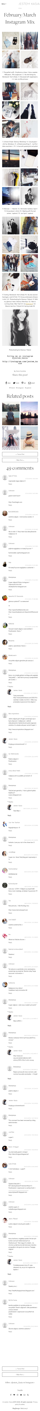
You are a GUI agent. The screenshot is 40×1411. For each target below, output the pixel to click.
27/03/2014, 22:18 (30, 742)
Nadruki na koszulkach (16, 949)
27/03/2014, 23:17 (30, 773)
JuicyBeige (12, 852)
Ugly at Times (13, 476)
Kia (9, 934)
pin (25, 383)
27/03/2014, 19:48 (30, 599)
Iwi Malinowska (14, 754)
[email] (24, 1395)
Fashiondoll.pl (13, 869)
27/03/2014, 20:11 (30, 643)
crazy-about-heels (14, 771)
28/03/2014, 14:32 (29, 952)
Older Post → (20, 460)
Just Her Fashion (14, 822)
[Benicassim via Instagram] (10, 449)
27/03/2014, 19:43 (30, 580)
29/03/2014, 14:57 (29, 1118)
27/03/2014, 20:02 (30, 626)
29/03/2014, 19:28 (29, 1150)
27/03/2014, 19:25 (30, 493)
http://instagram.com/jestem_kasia (20, 363)
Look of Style (12, 1164)
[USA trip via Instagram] (29, 425)
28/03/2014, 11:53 (29, 922)
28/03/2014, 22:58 (29, 1035)
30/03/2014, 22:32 (29, 1284)
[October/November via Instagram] (10, 425)
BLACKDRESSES (13, 512)
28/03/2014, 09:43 (29, 855)
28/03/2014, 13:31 (30, 937)
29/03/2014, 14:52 (28, 1053)
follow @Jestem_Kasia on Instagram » (20, 1382)
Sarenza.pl (29, 304)
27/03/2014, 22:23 (30, 756)
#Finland (12, 388)
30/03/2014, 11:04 (29, 1221)
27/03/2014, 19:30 (30, 529)
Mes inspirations (14, 714)
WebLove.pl (24, 1408)
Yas (10, 901)
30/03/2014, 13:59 (29, 1236)
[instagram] (17, 1395)
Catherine (12, 983)
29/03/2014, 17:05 (29, 1135)
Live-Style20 (12, 920)
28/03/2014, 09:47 (29, 872)
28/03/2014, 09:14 (29, 840)
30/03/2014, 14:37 (28, 1263)
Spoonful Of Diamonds (16, 596)
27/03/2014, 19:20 (30, 478)
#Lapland (28, 388)
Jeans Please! (13, 1219)
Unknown (12, 491)
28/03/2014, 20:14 (29, 967)
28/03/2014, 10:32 (30, 886)
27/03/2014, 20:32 (30, 658)
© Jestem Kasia (8, 1402)
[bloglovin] (14, 1395)
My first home (13, 1300)
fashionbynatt (13, 884)
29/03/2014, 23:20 (29, 1204)
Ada (10, 562)
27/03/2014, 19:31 (30, 546)
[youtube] (21, 1395)
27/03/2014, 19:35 (30, 565)
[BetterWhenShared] (29, 449)
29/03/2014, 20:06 (29, 1166)
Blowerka (11, 641)
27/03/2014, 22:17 (29, 693)
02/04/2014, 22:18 (28, 1069)
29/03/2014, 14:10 (30, 1088)
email (33, 383)
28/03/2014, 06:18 (30, 788)
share (9, 383)
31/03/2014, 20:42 (29, 1303)
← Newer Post (20, 454)
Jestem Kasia (17, 690)
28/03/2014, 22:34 (28, 1018)
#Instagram (20, 388)
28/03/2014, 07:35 (30, 825)
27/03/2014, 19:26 (30, 514)
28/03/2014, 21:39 (29, 1003)
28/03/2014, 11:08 (30, 903)
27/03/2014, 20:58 (29, 716)
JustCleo (11, 1132)
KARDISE (11, 624)
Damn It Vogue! (14, 1147)
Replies (11, 686)
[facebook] (11, 1395)
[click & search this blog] (28, 1395)
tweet (17, 383)
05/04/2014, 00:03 (29, 1326)
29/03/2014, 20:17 (30, 1181)
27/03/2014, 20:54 (29, 673)
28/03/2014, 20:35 (29, 986)
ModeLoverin (13, 655)
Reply (10, 484)
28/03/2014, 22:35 (28, 808)
